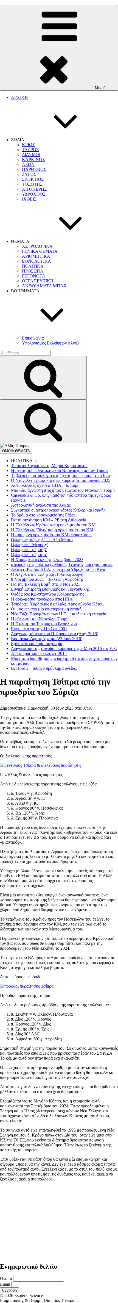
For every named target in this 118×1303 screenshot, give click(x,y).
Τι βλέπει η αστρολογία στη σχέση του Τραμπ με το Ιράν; (61, 475)
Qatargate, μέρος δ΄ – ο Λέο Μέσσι (42, 539)
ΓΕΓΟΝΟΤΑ (33, 276)
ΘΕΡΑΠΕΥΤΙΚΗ (38, 281)
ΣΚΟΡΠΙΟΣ (33, 179)
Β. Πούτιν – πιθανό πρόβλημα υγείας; (44, 668)
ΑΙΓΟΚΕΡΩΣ (34, 189)
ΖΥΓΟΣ (29, 174)
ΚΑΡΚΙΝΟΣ (33, 159)
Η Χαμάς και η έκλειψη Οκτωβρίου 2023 (47, 559)
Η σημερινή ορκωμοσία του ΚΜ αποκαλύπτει (51, 534)
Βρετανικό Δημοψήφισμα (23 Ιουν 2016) (46, 638)
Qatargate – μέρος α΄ (29, 554)
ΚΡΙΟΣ (28, 144)
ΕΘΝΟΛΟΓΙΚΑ (36, 261)
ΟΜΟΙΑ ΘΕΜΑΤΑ (16, 451)
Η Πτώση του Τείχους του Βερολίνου (44, 623)
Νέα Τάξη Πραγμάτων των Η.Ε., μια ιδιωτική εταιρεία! (59, 614)
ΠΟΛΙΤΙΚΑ (33, 266)
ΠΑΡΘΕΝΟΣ (34, 169)
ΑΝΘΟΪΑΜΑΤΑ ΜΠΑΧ (44, 286)
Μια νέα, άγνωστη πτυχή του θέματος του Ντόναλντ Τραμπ (63, 490)
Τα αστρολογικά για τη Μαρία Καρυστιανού (49, 465)
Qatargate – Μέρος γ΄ (29, 544)
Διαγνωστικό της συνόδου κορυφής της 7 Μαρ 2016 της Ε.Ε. (64, 648)
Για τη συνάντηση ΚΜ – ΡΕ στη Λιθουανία (48, 520)
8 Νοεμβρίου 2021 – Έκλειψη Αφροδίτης (47, 579)
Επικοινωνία (33, 338)
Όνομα (6, 1278)
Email (5, 1284)
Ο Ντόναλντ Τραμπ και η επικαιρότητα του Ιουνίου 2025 (60, 480)
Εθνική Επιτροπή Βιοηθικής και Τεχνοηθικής (50, 589)
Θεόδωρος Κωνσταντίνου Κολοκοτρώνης (47, 594)
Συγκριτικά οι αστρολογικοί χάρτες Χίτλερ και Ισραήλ (58, 510)
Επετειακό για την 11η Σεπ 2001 (39, 628)
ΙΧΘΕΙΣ (29, 199)
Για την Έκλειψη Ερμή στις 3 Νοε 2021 (45, 584)
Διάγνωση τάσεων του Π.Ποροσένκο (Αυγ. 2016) (54, 633)
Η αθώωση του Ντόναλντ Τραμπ (40, 618)
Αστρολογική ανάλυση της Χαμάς (41, 505)
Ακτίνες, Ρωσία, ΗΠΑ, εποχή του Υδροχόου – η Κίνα (58, 569)
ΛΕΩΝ (28, 164)
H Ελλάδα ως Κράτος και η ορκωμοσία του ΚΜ (53, 525)
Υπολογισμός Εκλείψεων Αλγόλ (50, 343)
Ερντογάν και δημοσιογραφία (36, 643)
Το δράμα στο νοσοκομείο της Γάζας (43, 515)
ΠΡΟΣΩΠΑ (32, 271)
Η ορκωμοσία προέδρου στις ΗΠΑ (42, 599)
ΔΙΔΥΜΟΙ (31, 154)
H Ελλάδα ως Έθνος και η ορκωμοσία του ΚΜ (52, 529)
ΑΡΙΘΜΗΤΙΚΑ (36, 256)
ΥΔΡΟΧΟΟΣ (34, 194)
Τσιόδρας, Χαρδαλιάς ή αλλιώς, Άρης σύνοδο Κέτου (57, 604)
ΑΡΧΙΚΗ (19, 97)
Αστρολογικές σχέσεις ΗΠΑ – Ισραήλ (44, 485)
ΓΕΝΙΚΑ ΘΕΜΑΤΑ (40, 251)
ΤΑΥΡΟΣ (30, 149)
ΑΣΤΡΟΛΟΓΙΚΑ (37, 246)
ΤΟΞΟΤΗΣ (32, 184)
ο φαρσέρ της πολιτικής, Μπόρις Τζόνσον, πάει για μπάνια (62, 564)
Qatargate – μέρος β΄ (29, 549)
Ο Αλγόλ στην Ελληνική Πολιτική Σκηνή (47, 574)
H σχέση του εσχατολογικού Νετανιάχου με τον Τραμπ (59, 470)
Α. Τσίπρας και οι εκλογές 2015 (39, 653)
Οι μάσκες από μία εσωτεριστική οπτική (46, 609)
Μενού (100, 88)
